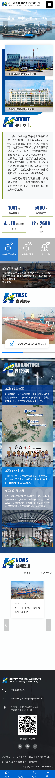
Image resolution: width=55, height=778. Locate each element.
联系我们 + (41, 377)
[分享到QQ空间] (19, 746)
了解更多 (6, 282)
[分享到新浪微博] (35, 746)
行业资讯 (46, 573)
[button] (49, 27)
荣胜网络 (33, 762)
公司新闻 (26, 573)
